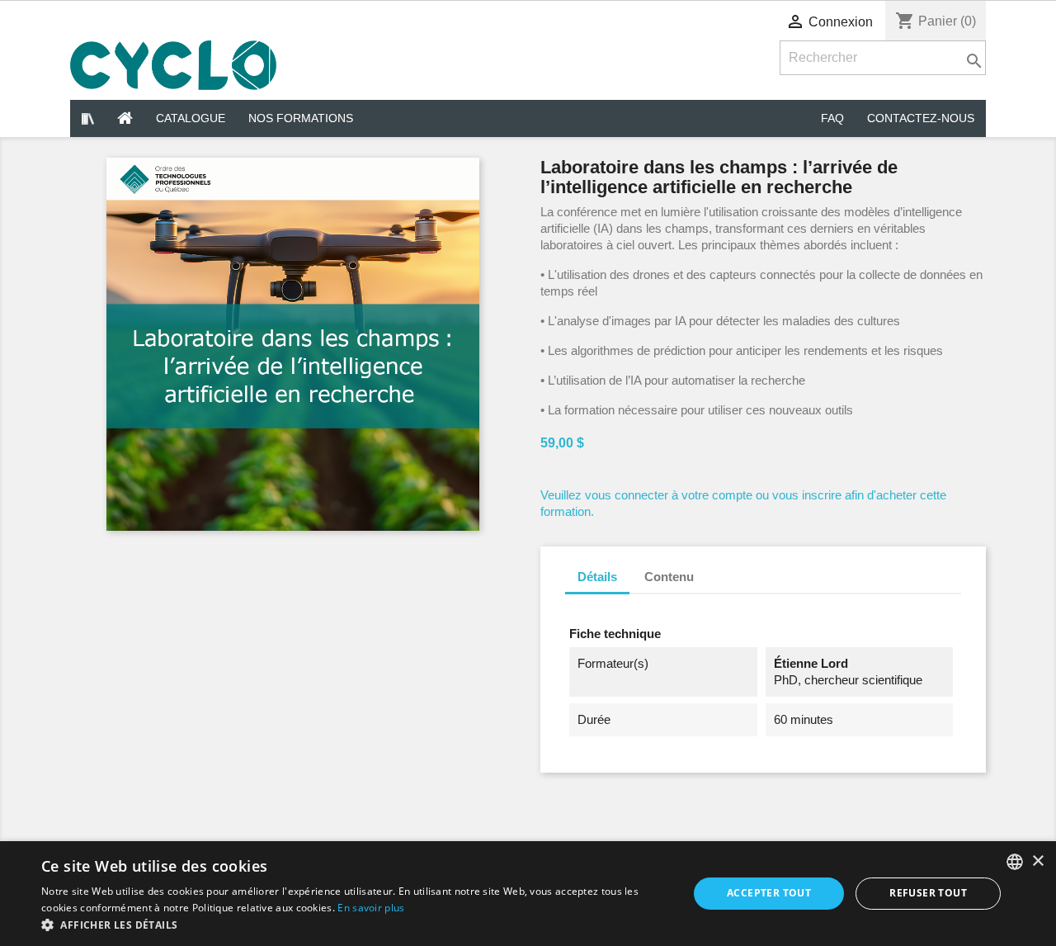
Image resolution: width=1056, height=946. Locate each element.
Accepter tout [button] (769, 893)
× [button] (1037, 861)
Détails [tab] (597, 577)
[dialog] (528, 893)
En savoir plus (370, 908)
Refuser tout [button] (928, 893)
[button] (355, 925)
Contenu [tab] (669, 577)
